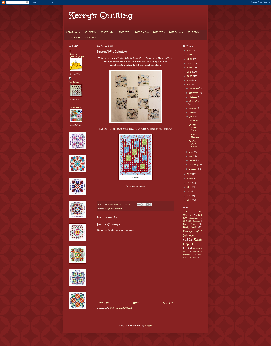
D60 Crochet (76, 107)
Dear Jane (189, 224)
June (192, 116)
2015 (189, 183)
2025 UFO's (124, 32)
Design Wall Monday (113, 208)
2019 (189, 80)
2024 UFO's (159, 32)
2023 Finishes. (176, 32)
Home (136, 302)
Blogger (148, 325)
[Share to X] (144, 204)
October (193, 97)
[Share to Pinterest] (150, 204)
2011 (189, 200)
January (193, 169)
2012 (189, 195)
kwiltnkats (74, 82)
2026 (190, 50)
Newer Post (103, 302)
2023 (190, 63)
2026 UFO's (90, 32)
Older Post (168, 302)
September (194, 101)
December (194, 88)
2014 (189, 187)
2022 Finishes (73, 37)
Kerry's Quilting (101, 15)
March (192, 160)
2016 (189, 178)
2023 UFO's (193, 32)
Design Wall (194, 120)
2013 (189, 191)
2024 (190, 59)
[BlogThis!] (141, 204)
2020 (190, 76)
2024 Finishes (142, 32)
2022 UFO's (90, 37)
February (194, 164)
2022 (190, 67)
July (191, 112)
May (191, 152)
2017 (189, 174)
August (193, 108)
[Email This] (138, 204)
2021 (189, 72)
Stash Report (192, 242)
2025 (190, 54)
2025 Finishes (107, 32)
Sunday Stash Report (193, 127)
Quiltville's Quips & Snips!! (77, 55)
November (194, 93)
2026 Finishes (73, 32)
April (192, 156)
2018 (189, 84)
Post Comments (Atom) (121, 308)
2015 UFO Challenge (191, 221)
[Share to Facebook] (147, 204)
